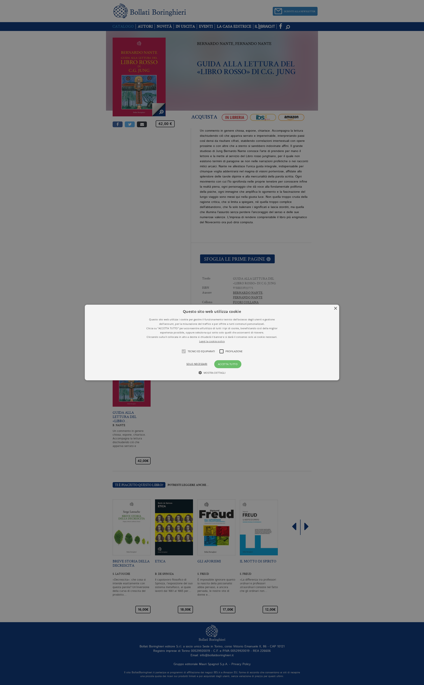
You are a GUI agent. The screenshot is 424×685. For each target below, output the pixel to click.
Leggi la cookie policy (212, 341)
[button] (212, 342)
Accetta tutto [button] (228, 364)
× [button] (335, 308)
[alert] (212, 342)
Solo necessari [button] (196, 364)
